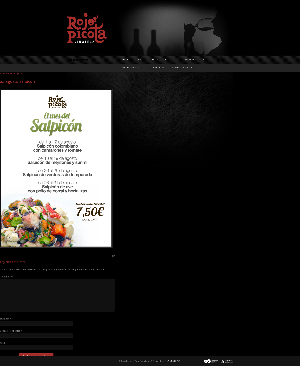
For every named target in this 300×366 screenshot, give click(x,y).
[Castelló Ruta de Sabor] (209, 361)
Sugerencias (156, 68)
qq (113, 256)
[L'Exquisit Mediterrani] (225, 361)
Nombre (5, 318)
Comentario (7, 276)
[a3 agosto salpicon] (56, 246)
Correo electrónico (11, 331)
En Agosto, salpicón (11, 73)
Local (154, 60)
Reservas (190, 60)
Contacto (171, 60)
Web (2, 343)
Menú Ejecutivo (132, 68)
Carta (140, 60)
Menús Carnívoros (183, 68)
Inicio (126, 60)
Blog (206, 60)
